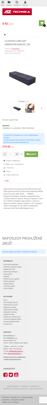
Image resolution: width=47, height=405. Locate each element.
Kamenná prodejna (10, 272)
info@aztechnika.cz (16, 351)
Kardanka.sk (34, 386)
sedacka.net (7, 389)
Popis (7, 181)
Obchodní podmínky (10, 264)
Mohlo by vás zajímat (11, 279)
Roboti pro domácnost (11, 317)
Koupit (32, 154)
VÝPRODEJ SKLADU (10, 305)
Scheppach (15, 48)
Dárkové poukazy (9, 307)
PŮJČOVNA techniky (10, 310)
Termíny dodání (9, 286)
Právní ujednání (9, 281)
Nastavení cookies (18, 400)
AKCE (5, 300)
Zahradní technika (10, 312)
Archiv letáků (8, 288)
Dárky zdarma (8, 284)
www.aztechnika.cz (14, 353)
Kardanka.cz (24, 386)
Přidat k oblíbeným (13, 161)
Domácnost (7, 324)
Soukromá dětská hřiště (12, 319)
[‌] (41, 108)
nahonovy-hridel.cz (36, 389)
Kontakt (6, 276)
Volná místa (7, 274)
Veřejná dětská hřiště (11, 321)
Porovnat (9, 168)
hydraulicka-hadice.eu (21, 389)
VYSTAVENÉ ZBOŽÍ (10, 302)
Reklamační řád (9, 269)
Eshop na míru (7, 402)
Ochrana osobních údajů (12, 267)
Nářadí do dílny (9, 314)
